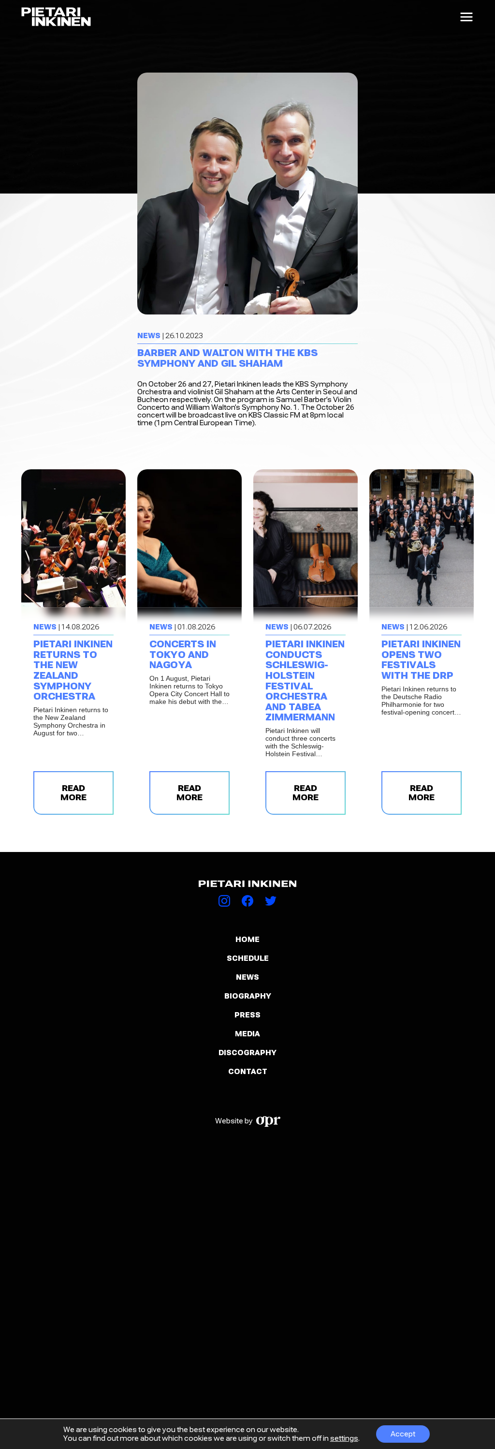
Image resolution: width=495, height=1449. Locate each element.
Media (247, 1034)
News (247, 977)
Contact (247, 1072)
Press (247, 1015)
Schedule (248, 958)
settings (344, 1438)
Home (247, 939)
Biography (247, 996)
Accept (403, 1434)
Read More (73, 793)
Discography (247, 1053)
